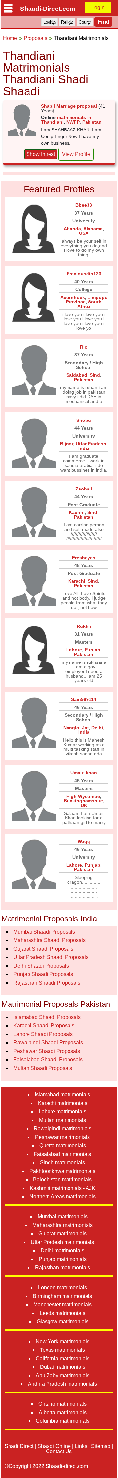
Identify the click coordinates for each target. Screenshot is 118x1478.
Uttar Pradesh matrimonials (62, 1242)
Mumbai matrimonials (63, 1216)
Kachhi (77, 512)
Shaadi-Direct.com (47, 8)
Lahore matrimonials (62, 1111)
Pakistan (92, 122)
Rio (84, 347)
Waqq (84, 841)
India (83, 448)
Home (10, 38)
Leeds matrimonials (62, 1313)
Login (98, 7)
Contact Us (59, 1451)
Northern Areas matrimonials (63, 1196)
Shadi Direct (19, 1446)
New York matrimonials (62, 1341)
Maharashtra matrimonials (62, 1225)
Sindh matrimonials (62, 1162)
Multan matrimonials (62, 1120)
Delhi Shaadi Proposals (41, 966)
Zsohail (83, 488)
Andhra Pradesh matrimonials (62, 1384)
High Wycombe (83, 796)
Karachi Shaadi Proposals (43, 1025)
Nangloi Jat (76, 727)
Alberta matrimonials (63, 1412)
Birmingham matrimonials (62, 1296)
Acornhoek (72, 297)
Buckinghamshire (83, 800)
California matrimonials (62, 1358)
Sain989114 (83, 699)
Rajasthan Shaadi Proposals (46, 983)
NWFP (73, 122)
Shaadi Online (54, 1446)
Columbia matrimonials (62, 1421)
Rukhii (84, 626)
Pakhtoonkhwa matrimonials (62, 1171)
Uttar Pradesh (91, 443)
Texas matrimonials (62, 1350)
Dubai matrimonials (62, 1367)
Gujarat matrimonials (62, 1233)
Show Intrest (40, 154)
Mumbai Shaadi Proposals (44, 932)
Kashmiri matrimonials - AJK (62, 1188)
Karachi (76, 581)
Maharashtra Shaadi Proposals (49, 940)
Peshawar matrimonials (62, 1137)
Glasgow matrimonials (62, 1321)
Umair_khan (83, 772)
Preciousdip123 (84, 273)
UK (84, 805)
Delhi (97, 727)
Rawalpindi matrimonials (62, 1128)
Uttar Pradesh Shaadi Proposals (50, 957)
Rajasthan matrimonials (62, 1267)
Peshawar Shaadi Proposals (46, 1051)
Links (81, 1446)
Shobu (83, 420)
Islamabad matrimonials (62, 1094)
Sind (95, 375)
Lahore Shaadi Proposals (43, 1034)
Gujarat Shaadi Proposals (43, 949)
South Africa (89, 304)
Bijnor (66, 443)
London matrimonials (62, 1287)
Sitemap (100, 1446)
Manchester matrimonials (62, 1304)
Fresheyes (83, 557)
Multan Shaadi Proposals (42, 1068)
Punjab (92, 649)
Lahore (74, 649)
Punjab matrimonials (63, 1259)
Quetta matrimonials (62, 1145)
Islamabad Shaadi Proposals (47, 1017)
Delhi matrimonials (62, 1250)
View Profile (76, 154)
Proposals (35, 38)
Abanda (72, 228)
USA (83, 233)
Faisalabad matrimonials (62, 1154)
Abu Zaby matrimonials (62, 1375)
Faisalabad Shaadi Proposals (48, 1059)
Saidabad (76, 375)
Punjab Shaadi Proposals (43, 974)
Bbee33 (83, 205)
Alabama (93, 228)
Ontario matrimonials (62, 1404)
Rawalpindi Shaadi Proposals (48, 1042)
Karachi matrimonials (62, 1103)
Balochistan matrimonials (62, 1179)
